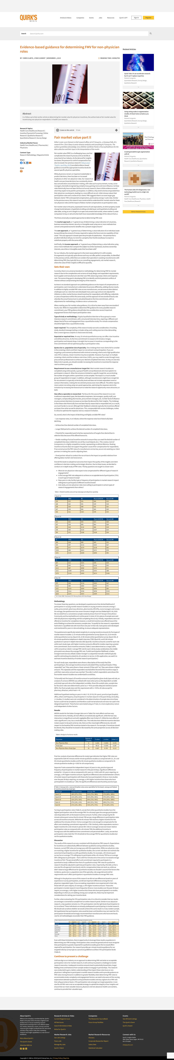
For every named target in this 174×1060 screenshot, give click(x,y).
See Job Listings (59, 1038)
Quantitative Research (28, 138)
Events (91, 18)
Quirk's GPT (123, 18)
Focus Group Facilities (96, 1022)
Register (148, 17)
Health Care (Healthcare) (29, 145)
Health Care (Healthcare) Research (32, 131)
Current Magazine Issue (62, 1019)
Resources (110, 18)
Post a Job (57, 1041)
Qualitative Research (35, 135)
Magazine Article (43, 155)
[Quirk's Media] (28, 18)
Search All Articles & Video (63, 1026)
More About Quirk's (26, 1038)
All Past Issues (59, 1022)
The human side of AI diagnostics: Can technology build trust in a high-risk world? (137, 192)
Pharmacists (43, 145)
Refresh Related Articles (138, 212)
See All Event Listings (130, 1019)
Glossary (91, 1038)
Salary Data (92, 1044)
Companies (80, 18)
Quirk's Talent (59, 1048)
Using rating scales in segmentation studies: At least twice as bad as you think (136, 113)
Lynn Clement (39, 58)
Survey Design (42, 138)
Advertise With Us (26, 1045)
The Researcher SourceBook (98, 1019)
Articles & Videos (65, 18)
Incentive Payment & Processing (31, 133)
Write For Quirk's (60, 1029)
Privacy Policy (57, 1058)
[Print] (21, 171)
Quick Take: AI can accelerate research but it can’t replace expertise (137, 74)
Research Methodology (28, 155)
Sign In (136, 17)
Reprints (66, 1058)
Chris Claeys (28, 58)
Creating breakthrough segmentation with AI (137, 153)
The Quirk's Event (26, 1042)
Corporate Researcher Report (98, 1041)
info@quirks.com (128, 1045)
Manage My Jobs (59, 1044)
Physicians (24, 147)
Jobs (100, 18)
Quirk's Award (127, 1026)
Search (23, 33)
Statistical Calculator (95, 1048)
